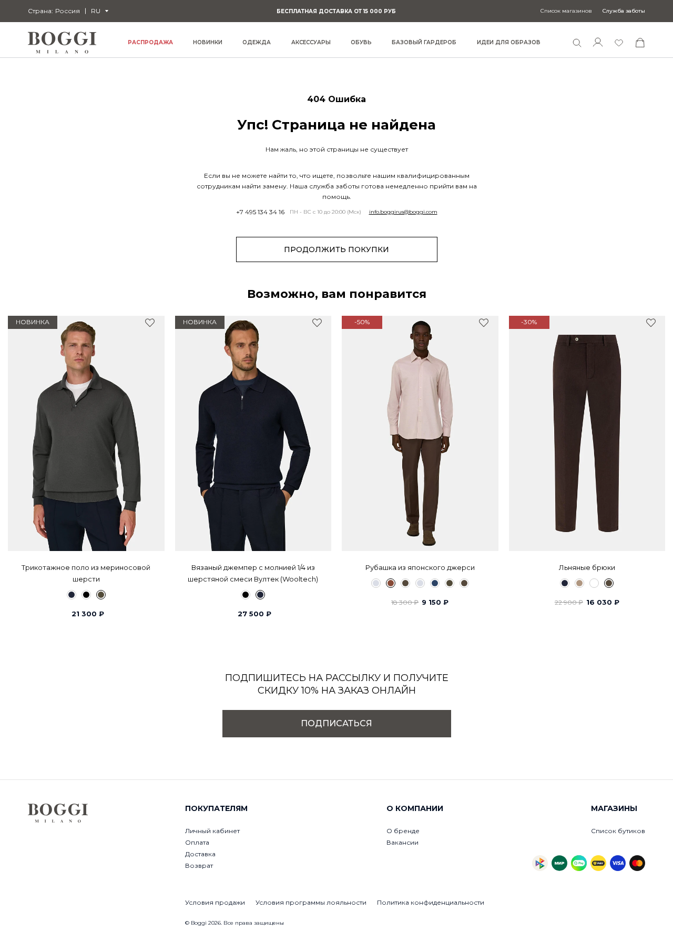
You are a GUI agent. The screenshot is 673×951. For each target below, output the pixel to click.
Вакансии (402, 842)
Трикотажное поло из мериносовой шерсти (86, 573)
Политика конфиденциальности (430, 902)
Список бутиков (618, 831)
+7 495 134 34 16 (260, 212)
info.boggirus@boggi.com (403, 212)
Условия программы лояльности (311, 902)
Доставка (200, 854)
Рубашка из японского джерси (420, 567)
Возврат (199, 865)
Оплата (197, 842)
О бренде (403, 831)
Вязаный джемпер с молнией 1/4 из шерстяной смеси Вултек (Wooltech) (253, 573)
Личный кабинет (212, 831)
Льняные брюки (587, 567)
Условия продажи (215, 902)
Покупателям (216, 808)
